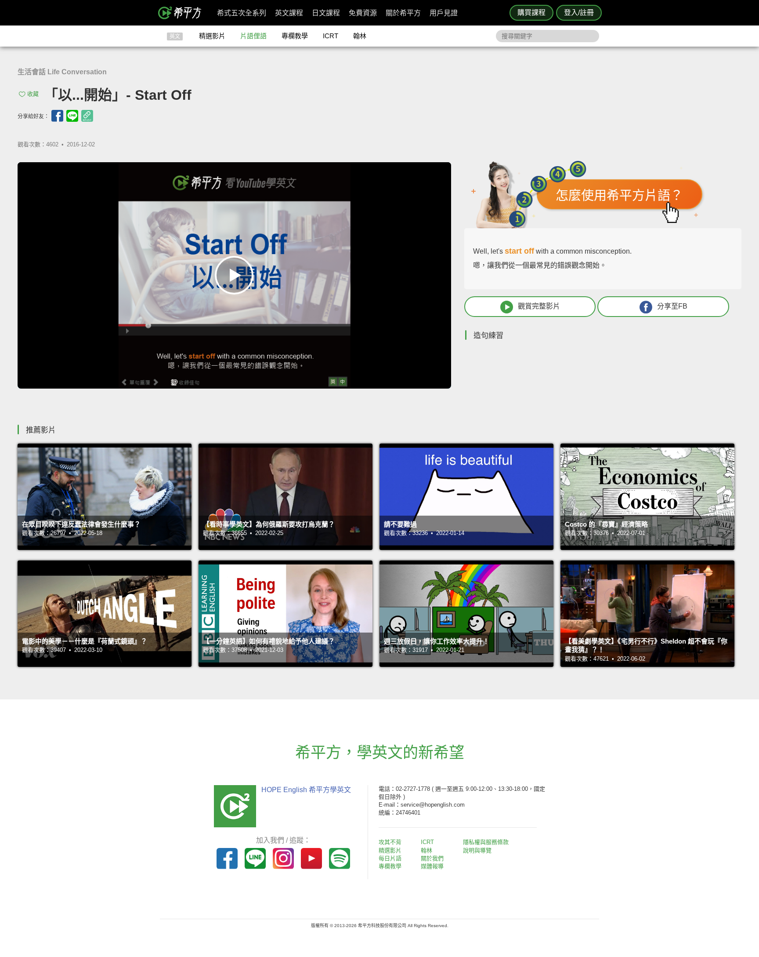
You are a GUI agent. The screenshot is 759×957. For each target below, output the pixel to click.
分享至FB (672, 306)
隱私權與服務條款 (486, 842)
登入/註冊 (579, 12)
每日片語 (390, 858)
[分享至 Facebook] (57, 116)
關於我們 (432, 858)
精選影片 (212, 36)
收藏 (33, 94)
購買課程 (531, 12)
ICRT (330, 36)
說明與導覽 (477, 850)
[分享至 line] (72, 116)
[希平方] (183, 12)
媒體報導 (432, 866)
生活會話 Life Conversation (62, 72)
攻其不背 (390, 842)
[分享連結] (87, 116)
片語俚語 (253, 36)
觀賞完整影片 (539, 306)
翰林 (359, 36)
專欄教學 (295, 36)
